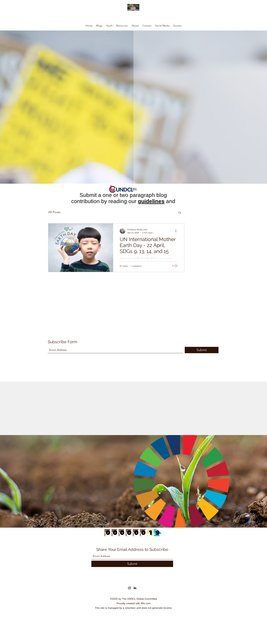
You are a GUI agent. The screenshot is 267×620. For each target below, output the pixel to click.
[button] (179, 213)
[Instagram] (129, 588)
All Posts (54, 212)
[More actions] (177, 231)
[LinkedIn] (135, 588)
